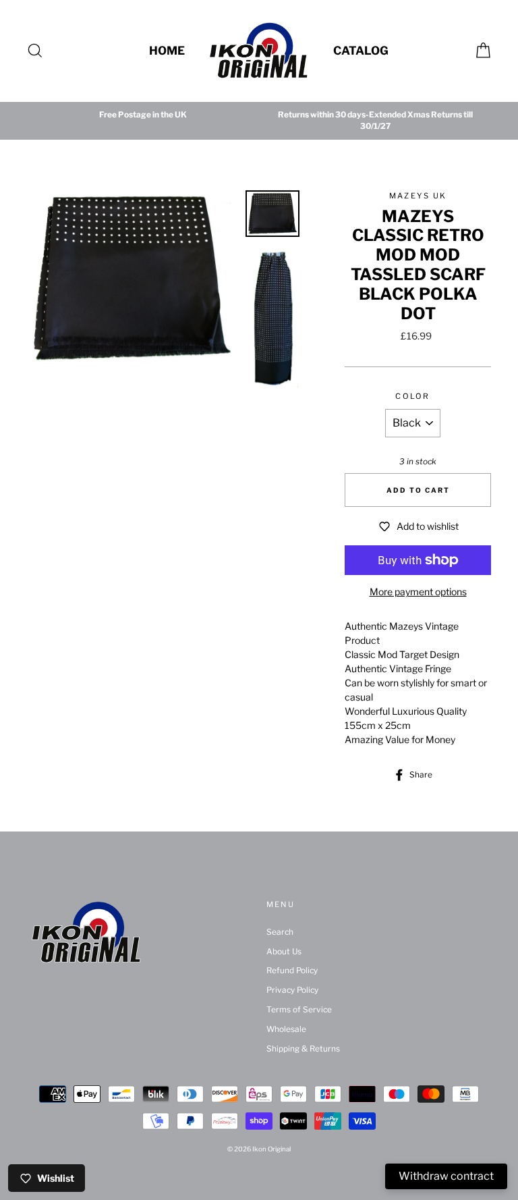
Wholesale (286, 1029)
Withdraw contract (446, 1176)
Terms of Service (299, 1009)
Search (279, 932)
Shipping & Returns (303, 1049)
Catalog (360, 50)
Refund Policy (292, 970)
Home (167, 50)
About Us (283, 951)
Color (412, 396)
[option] (143, 115)
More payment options (418, 591)
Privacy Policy (292, 990)
